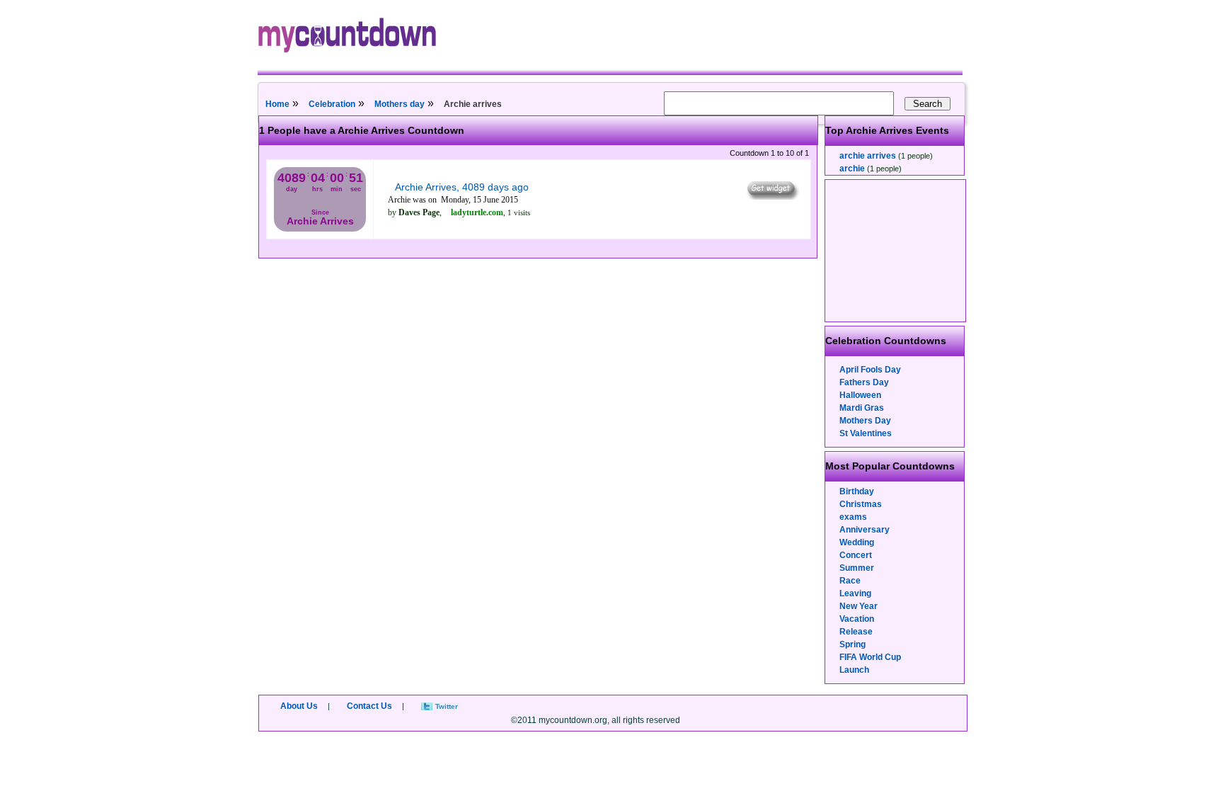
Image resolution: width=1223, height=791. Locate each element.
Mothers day (399, 104)
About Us (299, 706)
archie (852, 168)
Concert (855, 555)
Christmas (860, 504)
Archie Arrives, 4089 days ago (462, 187)
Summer (856, 568)
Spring (852, 644)
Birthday (856, 491)
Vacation (856, 619)
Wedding (856, 542)
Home (277, 104)
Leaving (855, 593)
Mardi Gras (861, 408)
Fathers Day (864, 382)
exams (853, 517)
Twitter (446, 706)
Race (850, 581)
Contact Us (369, 706)
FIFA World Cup (870, 657)
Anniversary (864, 530)
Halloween (860, 395)
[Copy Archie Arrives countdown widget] (772, 196)
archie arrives (867, 156)
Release (856, 632)
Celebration (332, 104)
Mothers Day (865, 421)
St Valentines (865, 433)
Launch (854, 670)
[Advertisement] (896, 250)
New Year (858, 606)
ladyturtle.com (477, 212)
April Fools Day (870, 370)
